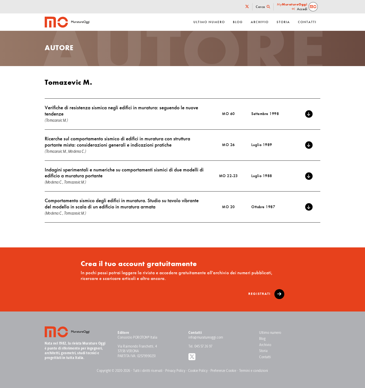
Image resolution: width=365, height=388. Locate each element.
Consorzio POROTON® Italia (137, 337)
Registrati (260, 293)
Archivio (260, 22)
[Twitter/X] (247, 7)
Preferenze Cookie (223, 371)
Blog (238, 22)
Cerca (261, 7)
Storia (283, 22)
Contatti (307, 22)
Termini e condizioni (253, 371)
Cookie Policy (198, 371)
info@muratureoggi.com (205, 337)
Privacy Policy (175, 371)
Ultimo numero (209, 22)
